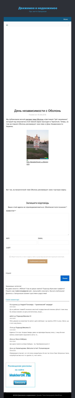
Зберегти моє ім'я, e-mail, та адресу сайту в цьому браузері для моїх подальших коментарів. (37, 256)
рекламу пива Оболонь (34, 119)
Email (40, 238)
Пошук (8, 273)
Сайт (8, 248)
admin (12, 316)
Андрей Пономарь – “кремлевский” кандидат (36, 304)
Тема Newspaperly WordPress (52, 395)
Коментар (11, 211)
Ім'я (7, 238)
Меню (65, 19)
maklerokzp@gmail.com (23, 291)
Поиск (64, 278)
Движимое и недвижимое (37, 8)
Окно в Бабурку (21, 339)
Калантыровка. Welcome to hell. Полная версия (32, 348)
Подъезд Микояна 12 (23, 316)
